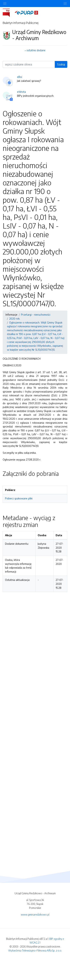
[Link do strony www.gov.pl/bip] (8, 12)
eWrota (21, 91)
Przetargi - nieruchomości (35, 314)
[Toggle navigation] (65, 3)
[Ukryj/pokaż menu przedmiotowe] (5, 3)
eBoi (19, 76)
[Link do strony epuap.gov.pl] (26, 12)
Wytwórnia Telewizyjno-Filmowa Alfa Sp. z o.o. (35, 950)
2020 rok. (14, 318)
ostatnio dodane (36, 50)
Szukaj (61, 64)
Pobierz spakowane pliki (18, 498)
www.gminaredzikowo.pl (35, 914)
